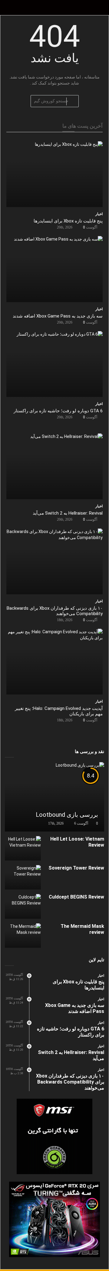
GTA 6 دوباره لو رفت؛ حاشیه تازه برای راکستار (58, 411)
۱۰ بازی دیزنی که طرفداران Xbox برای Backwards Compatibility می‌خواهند (70, 1082)
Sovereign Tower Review (76, 868)
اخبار (99, 214)
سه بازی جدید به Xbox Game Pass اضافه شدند (58, 316)
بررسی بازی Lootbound (67, 814)
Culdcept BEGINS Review (76, 897)
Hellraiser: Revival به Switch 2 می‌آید (68, 513)
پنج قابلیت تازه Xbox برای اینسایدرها (68, 221)
